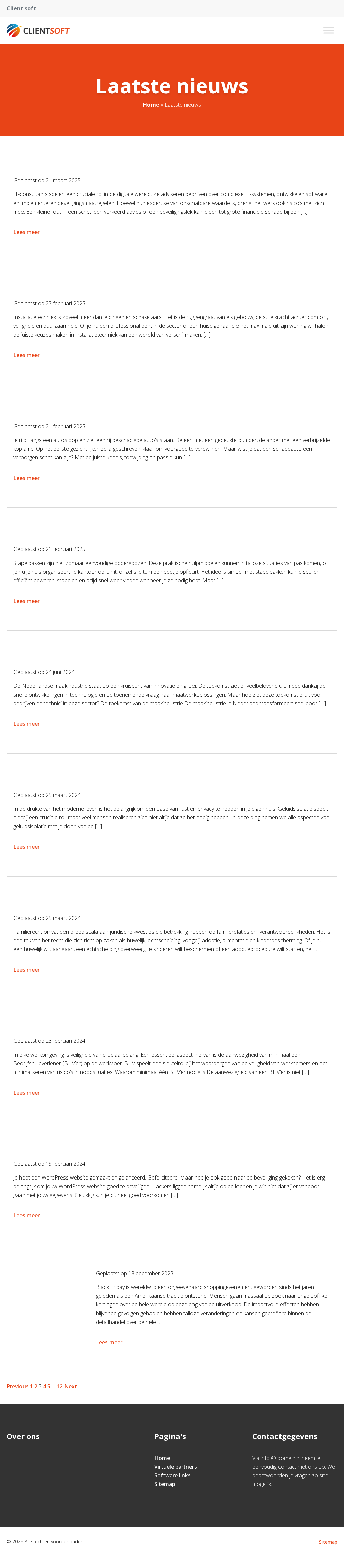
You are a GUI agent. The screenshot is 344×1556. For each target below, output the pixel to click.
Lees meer (26, 232)
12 (60, 1386)
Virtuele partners (175, 1466)
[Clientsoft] (38, 30)
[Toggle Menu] (328, 30)
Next (70, 1386)
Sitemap (164, 1484)
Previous (18, 1386)
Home (151, 104)
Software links (172, 1475)
